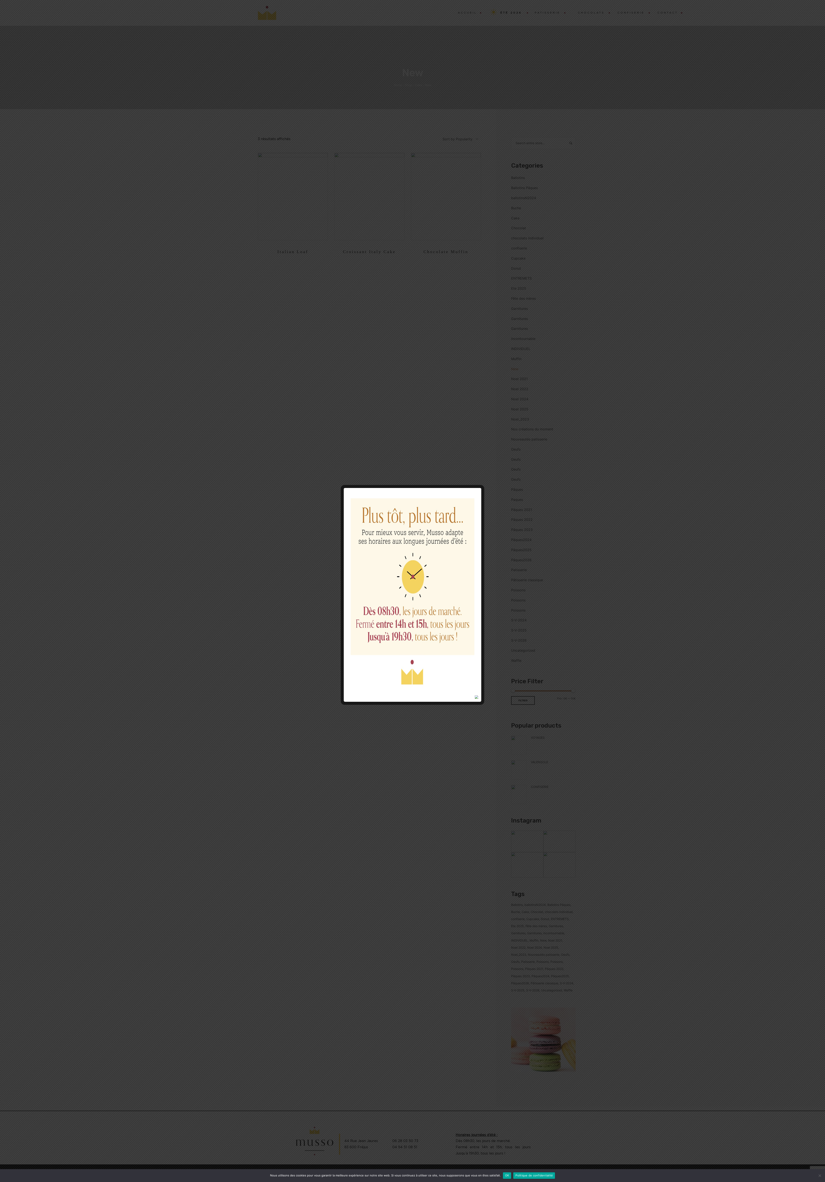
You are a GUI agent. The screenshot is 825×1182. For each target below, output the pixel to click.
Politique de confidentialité (534, 1175)
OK (507, 1175)
